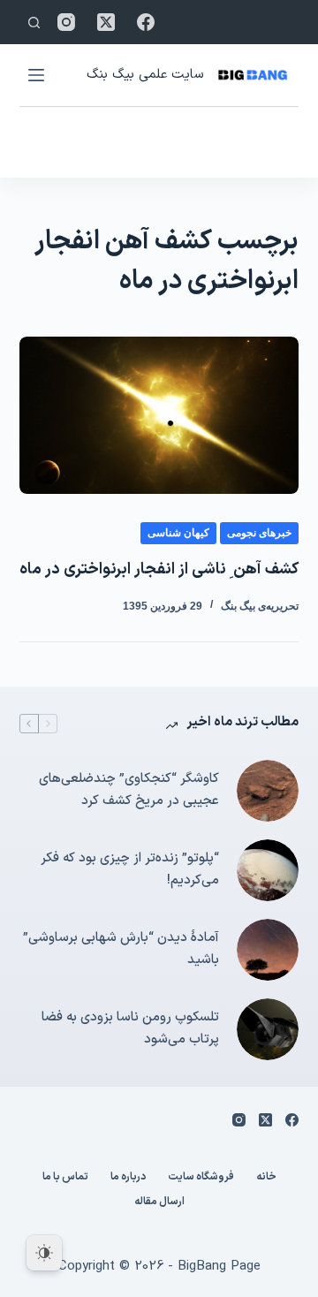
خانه (266, 1178)
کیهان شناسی (178, 533)
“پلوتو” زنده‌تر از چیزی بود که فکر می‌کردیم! (130, 869)
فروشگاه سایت (201, 1178)
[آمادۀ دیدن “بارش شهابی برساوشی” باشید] (268, 950)
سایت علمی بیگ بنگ (145, 74)
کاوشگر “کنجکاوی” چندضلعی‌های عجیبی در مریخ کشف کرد (129, 790)
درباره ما (128, 1178)
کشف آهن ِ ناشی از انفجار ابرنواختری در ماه (159, 569)
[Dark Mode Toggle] (44, 1252)
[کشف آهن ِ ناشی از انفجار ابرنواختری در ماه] (159, 415)
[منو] (36, 75)
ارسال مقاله (159, 1202)
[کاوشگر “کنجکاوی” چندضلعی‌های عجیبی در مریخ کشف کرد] (268, 791)
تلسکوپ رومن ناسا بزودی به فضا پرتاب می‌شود (130, 1028)
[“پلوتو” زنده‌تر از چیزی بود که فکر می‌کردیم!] (268, 870)
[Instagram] (66, 22)
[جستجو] (34, 22)
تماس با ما (65, 1178)
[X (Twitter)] (106, 22)
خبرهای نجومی (259, 533)
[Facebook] (146, 22)
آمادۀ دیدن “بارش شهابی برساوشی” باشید (121, 949)
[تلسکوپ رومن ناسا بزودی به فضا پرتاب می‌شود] (268, 1029)
